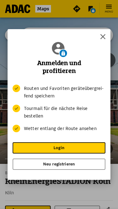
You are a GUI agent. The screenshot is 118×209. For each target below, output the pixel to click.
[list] (59, 108)
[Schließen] (102, 36)
